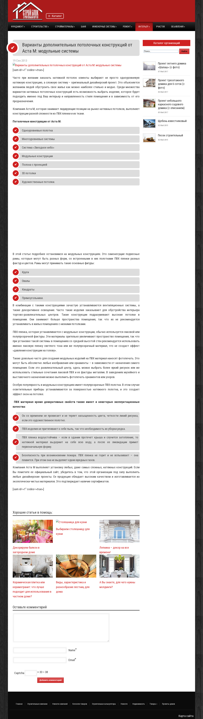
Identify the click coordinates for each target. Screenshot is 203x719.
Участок (160, 26)
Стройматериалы (65, 26)
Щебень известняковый (172, 121)
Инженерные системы (104, 26)
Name (72, 650)
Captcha (19, 673)
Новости (124, 704)
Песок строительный (170, 135)
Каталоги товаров (79, 704)
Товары (153, 704)
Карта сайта (185, 716)
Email (72, 660)
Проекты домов (168, 704)
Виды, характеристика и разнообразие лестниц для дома (72, 586)
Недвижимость (138, 704)
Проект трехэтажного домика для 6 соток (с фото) (171, 84)
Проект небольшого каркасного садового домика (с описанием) (171, 104)
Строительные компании (37, 704)
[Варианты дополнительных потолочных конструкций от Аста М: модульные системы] (67, 65)
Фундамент (18, 26)
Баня (83, 26)
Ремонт (127, 26)
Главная (19, 704)
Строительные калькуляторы (104, 704)
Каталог (56, 16)
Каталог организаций (166, 43)
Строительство (40, 26)
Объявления (178, 26)
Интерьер (144, 26)
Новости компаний (60, 704)
